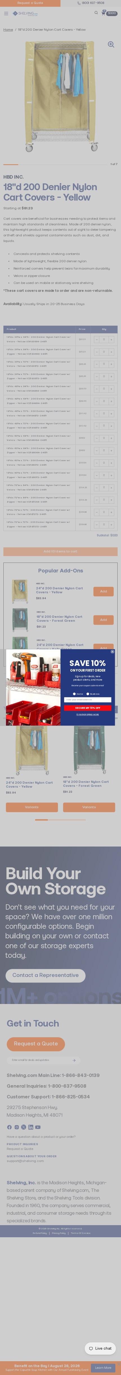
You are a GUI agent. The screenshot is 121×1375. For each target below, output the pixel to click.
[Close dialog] (112, 651)
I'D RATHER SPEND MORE (88, 714)
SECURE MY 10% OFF (87, 708)
